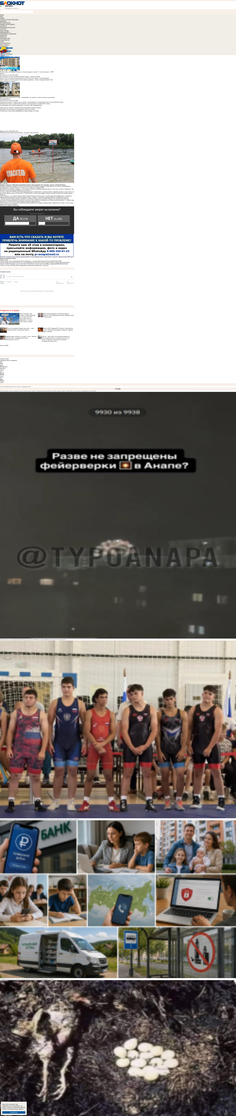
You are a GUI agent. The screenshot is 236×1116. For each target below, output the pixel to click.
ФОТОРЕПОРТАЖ (5, 43)
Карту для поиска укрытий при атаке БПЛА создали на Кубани (52, 390)
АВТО (1, 16)
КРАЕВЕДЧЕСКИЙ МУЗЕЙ (7, 27)
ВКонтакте (70, 257)
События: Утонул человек (7, 265)
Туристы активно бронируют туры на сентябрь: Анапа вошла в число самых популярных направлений (29, 264)
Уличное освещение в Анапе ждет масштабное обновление (65, 819)
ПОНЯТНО (13, 1112)
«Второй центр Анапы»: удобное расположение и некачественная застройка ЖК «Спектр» (25, 103)
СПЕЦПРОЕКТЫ (4, 40)
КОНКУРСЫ (3, 26)
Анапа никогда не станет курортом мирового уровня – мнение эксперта (20, 76)
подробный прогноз (5, 360)
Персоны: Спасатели (42, 265)
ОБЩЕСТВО (3, 35)
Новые (2, 282)
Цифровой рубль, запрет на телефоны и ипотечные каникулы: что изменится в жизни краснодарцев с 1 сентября (27, 979)
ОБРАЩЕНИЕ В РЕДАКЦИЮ (8, 34)
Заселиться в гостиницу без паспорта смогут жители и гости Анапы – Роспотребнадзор (24, 78)
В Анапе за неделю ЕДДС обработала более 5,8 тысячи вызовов (50, 639)
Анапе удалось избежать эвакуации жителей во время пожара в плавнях (18, 390)
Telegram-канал (39, 257)
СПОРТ (2, 41)
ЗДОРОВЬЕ (3, 21)
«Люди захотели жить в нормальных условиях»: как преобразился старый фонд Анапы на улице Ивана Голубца (31, 102)
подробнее (14, 360)
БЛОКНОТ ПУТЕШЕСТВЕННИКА (9, 19)
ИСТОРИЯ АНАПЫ (5, 23)
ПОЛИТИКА (3, 37)
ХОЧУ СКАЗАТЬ (4, 45)
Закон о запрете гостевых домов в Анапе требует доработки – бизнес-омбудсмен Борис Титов (26, 79)
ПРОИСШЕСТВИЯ (5, 38)
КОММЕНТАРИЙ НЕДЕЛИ (7, 24)
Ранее (16, 282)
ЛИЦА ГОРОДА (4, 30)
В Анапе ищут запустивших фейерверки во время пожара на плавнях (17, 639)
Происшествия (4, 131)
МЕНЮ (2, 15)
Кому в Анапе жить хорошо (7, 81)
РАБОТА (10, 48)
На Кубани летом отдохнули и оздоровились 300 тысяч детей (82, 390)
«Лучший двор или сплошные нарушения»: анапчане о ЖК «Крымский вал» (21, 105)
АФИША (2, 18)
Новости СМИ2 (4, 345)
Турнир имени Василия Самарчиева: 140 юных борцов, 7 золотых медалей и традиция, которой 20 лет (25, 819)
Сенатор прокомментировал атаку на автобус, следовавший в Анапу (15, 386)
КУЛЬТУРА (3, 29)
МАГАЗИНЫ (9, 54)
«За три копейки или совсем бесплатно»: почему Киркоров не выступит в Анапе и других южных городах (29, 262)
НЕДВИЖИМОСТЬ (5, 32)
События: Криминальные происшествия (26, 265)
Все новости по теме (6, 75)
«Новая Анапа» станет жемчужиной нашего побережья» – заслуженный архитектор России (25, 261)
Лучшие (9, 282)
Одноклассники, (62, 257)
